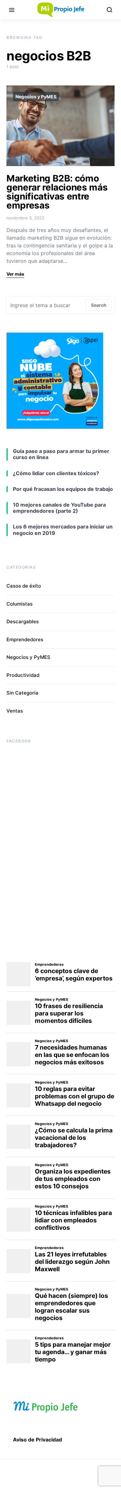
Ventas (14, 711)
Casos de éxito (23, 586)
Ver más (15, 274)
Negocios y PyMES (35, 96)
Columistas (19, 604)
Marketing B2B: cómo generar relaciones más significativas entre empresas (56, 192)
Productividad (22, 675)
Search (98, 305)
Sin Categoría (22, 693)
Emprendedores (24, 639)
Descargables (22, 621)
